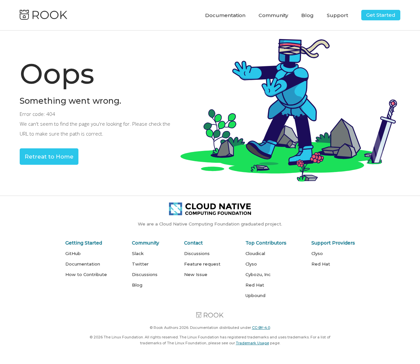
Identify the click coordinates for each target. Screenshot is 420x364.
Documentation (225, 15)
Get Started (380, 15)
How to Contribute (86, 274)
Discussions (145, 274)
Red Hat (254, 285)
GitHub (73, 253)
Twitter (140, 264)
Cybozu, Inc (258, 274)
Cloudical (255, 253)
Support (337, 15)
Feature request (202, 264)
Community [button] (273, 15)
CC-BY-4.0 (261, 327)
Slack (138, 253)
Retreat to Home (49, 156)
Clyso (251, 264)
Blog (307, 15)
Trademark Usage (252, 343)
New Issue (195, 274)
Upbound (255, 295)
